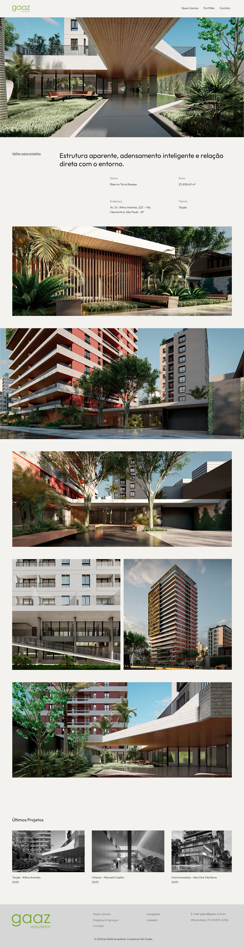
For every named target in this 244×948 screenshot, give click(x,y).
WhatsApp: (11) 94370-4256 (209, 920)
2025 (15, 882)
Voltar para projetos (26, 154)
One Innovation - (182, 877)
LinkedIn (152, 920)
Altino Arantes (32, 877)
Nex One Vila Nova (205, 877)
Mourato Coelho (114, 877)
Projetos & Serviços (105, 920)
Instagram (153, 914)
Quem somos (102, 914)
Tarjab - (17, 877)
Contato (98, 926)
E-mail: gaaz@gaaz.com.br (208, 914)
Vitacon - (98, 877)
